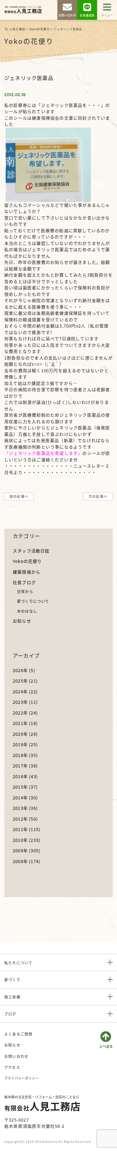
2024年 (25, 691)
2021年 (25, 723)
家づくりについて (33, 601)
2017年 (25, 766)
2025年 (25, 681)
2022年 (25, 713)
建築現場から (26, 572)
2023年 (25, 702)
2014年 (25, 798)
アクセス (12, 1067)
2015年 (25, 787)
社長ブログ (24, 582)
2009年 (26, 850)
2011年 (26, 829)
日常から (25, 591)
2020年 (25, 734)
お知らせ (22, 621)
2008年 (26, 861)
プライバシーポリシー (21, 1078)
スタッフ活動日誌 (31, 551)
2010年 (26, 840)
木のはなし (27, 611)
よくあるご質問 (18, 1033)
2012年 (25, 819)
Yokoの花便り (27, 561)
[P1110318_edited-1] (48, 164)
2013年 (25, 808)
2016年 (25, 776)
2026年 (24, 670)
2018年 (25, 755)
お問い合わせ (16, 1056)
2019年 (25, 744)
